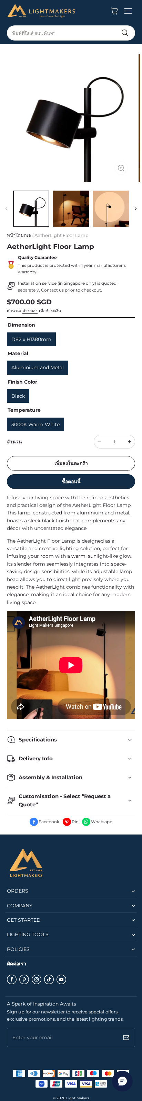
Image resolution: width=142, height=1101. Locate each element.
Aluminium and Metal (37, 367)
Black (18, 396)
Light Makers (77, 1098)
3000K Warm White (35, 424)
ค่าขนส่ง (30, 310)
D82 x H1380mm (31, 339)
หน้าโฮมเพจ (19, 235)
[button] (128, 11)
